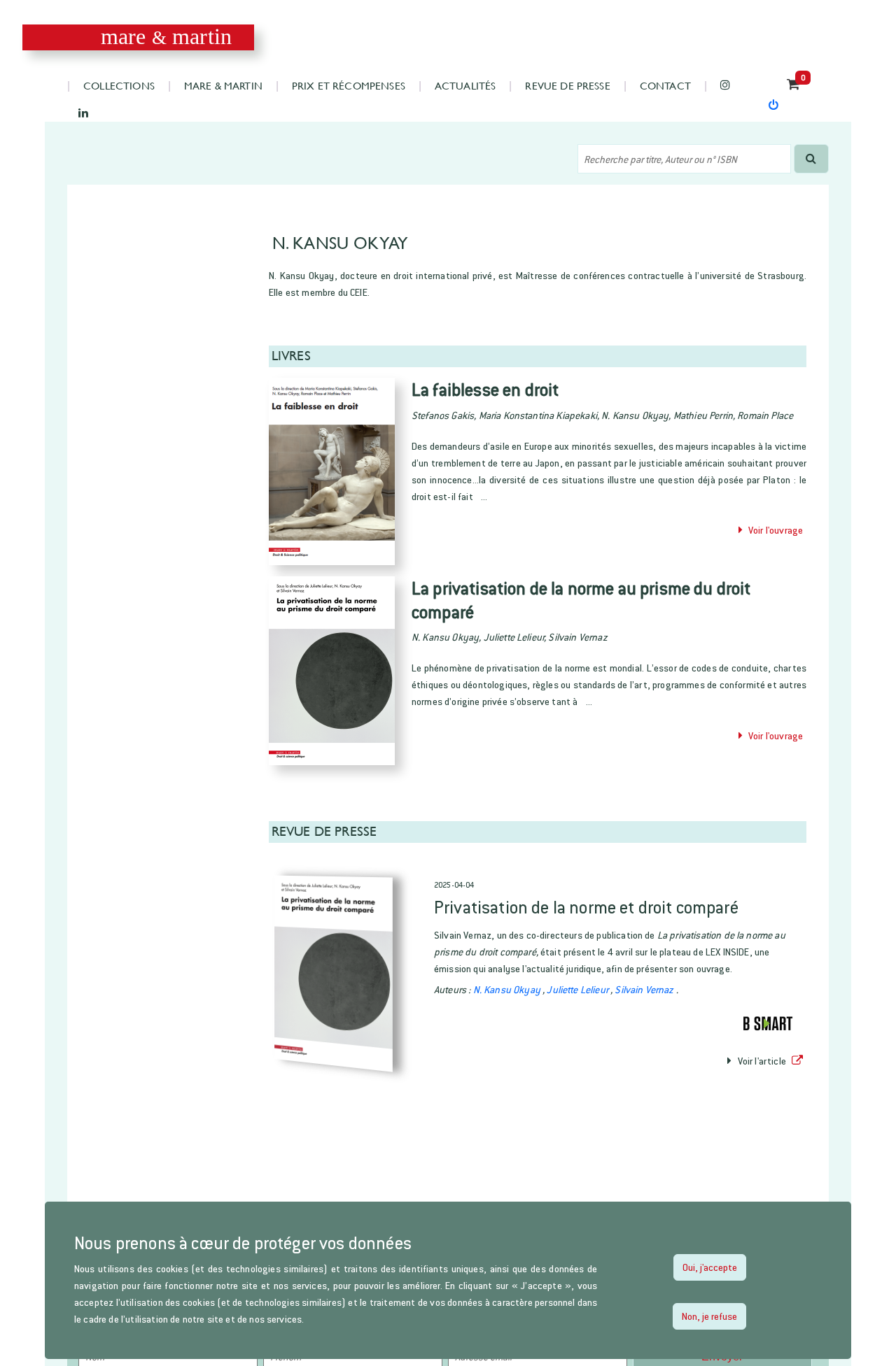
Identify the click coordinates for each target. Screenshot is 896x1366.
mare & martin (223, 85)
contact (665, 85)
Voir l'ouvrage (773, 529)
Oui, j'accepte (709, 1267)
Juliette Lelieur (578, 989)
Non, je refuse (709, 1316)
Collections (119, 85)
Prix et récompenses (348, 85)
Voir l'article (762, 1060)
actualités (465, 85)
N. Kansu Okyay (507, 989)
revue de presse (567, 85)
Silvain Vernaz (645, 989)
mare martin (166, 36)
